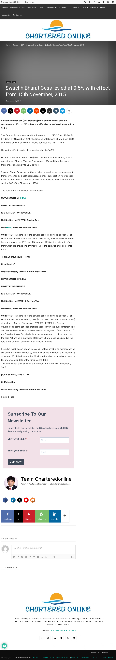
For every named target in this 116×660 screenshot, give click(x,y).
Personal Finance (17, 7)
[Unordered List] (34, 557)
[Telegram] (103, 2)
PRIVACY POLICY (49, 657)
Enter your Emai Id (17, 450)
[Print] (49, 111)
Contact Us (17, 15)
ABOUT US (37, 657)
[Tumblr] (56, 111)
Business (50, 7)
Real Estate (31, 7)
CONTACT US (96, 657)
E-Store (105, 652)
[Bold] (14, 557)
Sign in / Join (29, 2)
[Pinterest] (17, 111)
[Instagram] (94, 2)
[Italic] (18, 557)
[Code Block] (42, 557)
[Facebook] (89, 2)
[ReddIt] (36, 111)
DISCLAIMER (108, 657)
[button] (85, 2)
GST (22, 45)
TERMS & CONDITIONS (80, 657)
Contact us (95, 652)
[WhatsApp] (23, 111)
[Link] (46, 557)
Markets (62, 7)
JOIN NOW (16, 462)
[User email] (32, 500)
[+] (53, 557)
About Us (6, 15)
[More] (69, 111)
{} (50, 557)
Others (93, 7)
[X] (108, 2)
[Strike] (26, 557)
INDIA (23, 198)
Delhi (8, 227)
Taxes (75, 7)
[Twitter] (19, 500)
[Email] (43, 111)
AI (69, 7)
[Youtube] (113, 2)
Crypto (42, 7)
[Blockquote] (38, 557)
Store (102, 7)
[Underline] (22, 557)
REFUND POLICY (63, 657)
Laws (83, 7)
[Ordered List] (30, 557)
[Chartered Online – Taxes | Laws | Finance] (58, 30)
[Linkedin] (99, 2)
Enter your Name (17, 439)
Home (5, 7)
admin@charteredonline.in (63, 630)
